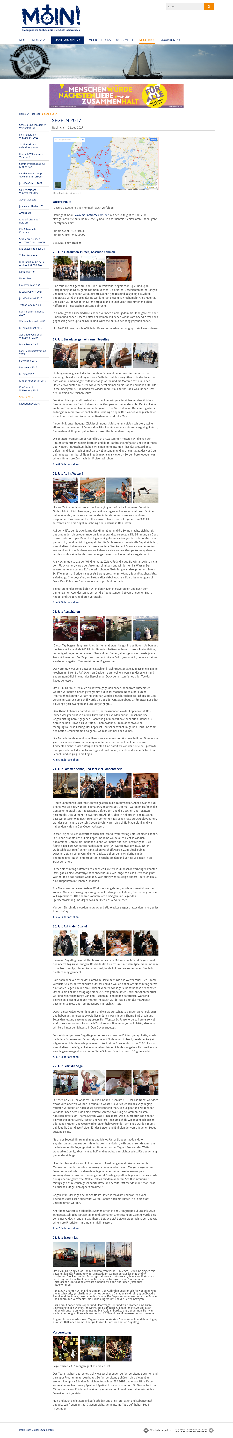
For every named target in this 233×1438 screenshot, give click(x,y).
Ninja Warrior (27, 271)
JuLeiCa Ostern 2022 (30, 183)
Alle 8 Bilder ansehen (66, 464)
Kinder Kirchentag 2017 (32, 380)
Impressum (25, 1429)
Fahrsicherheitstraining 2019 (32, 352)
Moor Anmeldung (67, 40)
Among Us (25, 212)
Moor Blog (147, 40)
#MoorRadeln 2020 (30, 305)
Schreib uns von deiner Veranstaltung (32, 126)
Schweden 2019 (28, 360)
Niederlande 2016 (29, 403)
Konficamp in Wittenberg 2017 (28, 389)
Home (22, 114)
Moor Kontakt (171, 40)
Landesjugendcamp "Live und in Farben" (31, 175)
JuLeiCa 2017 (26, 374)
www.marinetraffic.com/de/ (92, 215)
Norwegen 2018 (28, 367)
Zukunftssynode (28, 255)
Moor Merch (125, 40)
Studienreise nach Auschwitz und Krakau (32, 240)
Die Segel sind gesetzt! (32, 248)
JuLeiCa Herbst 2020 (30, 298)
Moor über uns (100, 40)
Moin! (23, 40)
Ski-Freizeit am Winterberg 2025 (28, 136)
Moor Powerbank (29, 344)
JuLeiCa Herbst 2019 (30, 328)
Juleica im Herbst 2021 (32, 206)
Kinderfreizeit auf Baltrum (29, 221)
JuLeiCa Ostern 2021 (30, 291)
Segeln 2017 (50, 114)
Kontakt (50, 1429)
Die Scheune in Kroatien (28, 231)
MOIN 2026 (39, 40)
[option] (116, 61)
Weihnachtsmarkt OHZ (32, 321)
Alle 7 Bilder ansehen (66, 1056)
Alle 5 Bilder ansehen (66, 602)
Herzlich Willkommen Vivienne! (31, 155)
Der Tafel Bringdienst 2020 (31, 313)
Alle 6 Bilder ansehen (66, 759)
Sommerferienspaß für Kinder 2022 (32, 165)
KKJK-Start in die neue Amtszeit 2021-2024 (32, 263)
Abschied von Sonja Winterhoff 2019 (30, 336)
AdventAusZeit (27, 199)
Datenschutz (38, 1429)
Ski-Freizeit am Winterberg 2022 (28, 191)
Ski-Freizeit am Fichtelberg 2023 (28, 146)
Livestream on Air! (29, 285)
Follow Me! (25, 278)
